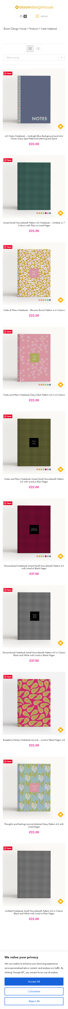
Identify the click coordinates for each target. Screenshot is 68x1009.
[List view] (38, 49)
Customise (34, 991)
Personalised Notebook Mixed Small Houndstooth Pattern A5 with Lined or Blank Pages (34, 567)
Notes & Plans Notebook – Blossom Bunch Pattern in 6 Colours (34, 310)
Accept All (34, 981)
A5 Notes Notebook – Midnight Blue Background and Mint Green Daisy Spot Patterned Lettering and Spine (34, 137)
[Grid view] (30, 49)
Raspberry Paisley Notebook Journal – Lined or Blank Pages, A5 (34, 740)
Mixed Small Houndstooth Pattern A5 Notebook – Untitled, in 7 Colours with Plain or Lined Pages (34, 224)
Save (9, 73)
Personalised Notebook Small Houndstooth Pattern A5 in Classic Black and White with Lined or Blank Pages (34, 654)
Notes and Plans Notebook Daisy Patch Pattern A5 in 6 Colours (34, 395)
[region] (34, 980)
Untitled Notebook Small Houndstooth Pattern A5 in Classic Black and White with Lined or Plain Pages (34, 912)
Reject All (34, 1001)
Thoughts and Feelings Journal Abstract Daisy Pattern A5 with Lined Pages (34, 825)
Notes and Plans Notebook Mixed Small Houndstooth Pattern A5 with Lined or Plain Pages (34, 480)
